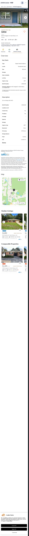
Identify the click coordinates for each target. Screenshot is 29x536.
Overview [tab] (3, 51)
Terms (4, 521)
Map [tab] (9, 51)
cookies (5, 517)
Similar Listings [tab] (17, 51)
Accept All (14, 525)
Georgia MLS (19, 159)
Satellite (22, 179)
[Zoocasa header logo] (7, 2)
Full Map (22, 203)
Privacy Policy (9, 521)
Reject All (14, 529)
